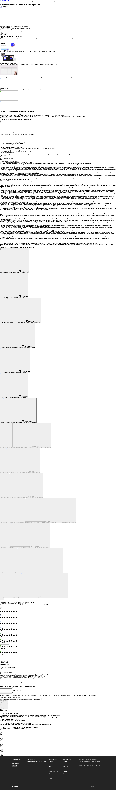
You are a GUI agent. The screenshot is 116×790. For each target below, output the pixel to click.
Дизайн (51, 761)
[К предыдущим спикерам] (1, 599)
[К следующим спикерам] (3, 599)
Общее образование (67, 776)
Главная (20, 1)
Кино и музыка (66, 771)
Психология (52, 776)
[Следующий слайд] (0, 122)
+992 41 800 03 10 (16, 759)
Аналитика (65, 761)
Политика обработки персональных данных (36, 761)
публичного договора (15, 697)
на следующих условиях (91, 695)
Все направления (53, 759)
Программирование (67, 759)
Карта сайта (29, 764)
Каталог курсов (27, 1)
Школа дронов (66, 768)
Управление (34, 1)
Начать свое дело (66, 773)
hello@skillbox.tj (16, 763)
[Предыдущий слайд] (0, 121)
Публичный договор (31, 759)
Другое (51, 778)
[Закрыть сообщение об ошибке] (41, 699)
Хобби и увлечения (53, 771)
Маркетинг (51, 764)
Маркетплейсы (52, 773)
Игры (50, 768)
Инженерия (65, 766)
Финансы (51, 766)
